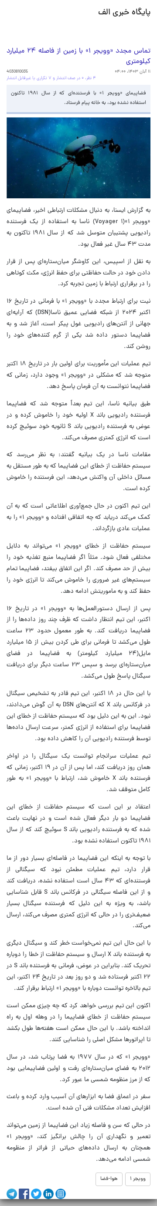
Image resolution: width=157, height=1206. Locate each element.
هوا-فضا (109, 1179)
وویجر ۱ (138, 1179)
